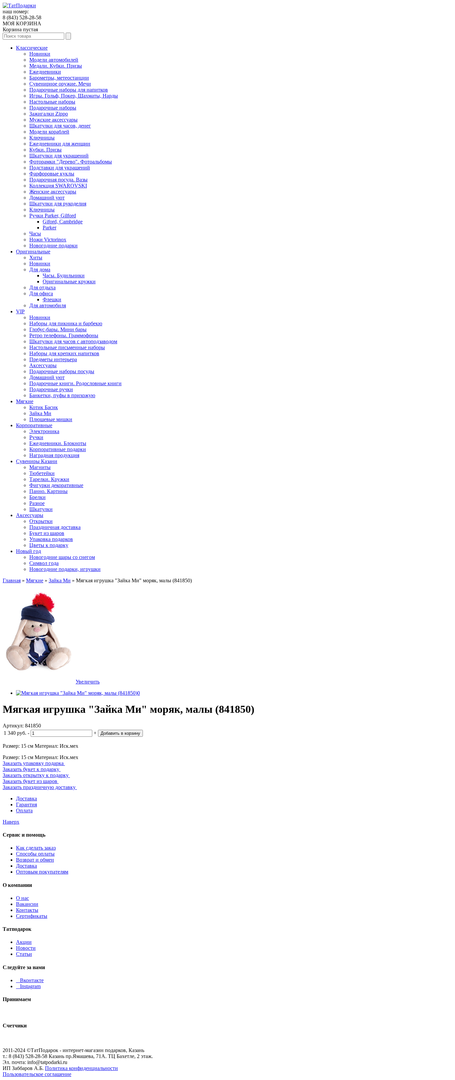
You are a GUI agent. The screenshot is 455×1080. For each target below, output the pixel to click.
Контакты (27, 910)
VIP (20, 311)
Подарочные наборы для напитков (68, 90)
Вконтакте (30, 980)
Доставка (26, 798)
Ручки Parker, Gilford (52, 215)
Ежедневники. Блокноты (57, 443)
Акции (24, 942)
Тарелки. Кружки (49, 479)
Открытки (41, 521)
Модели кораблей (49, 132)
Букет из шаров (46, 533)
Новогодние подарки (53, 245)
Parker (49, 227)
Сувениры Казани (36, 461)
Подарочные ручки (51, 389)
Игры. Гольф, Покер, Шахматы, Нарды (73, 96)
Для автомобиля (47, 305)
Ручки (36, 437)
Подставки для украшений (59, 167)
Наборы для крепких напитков (64, 353)
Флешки (52, 299)
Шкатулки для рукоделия (57, 203)
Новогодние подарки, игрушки (65, 569)
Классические (32, 48)
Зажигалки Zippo (48, 114)
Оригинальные (33, 251)
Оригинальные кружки (69, 281)
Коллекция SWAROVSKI (58, 185)
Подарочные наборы (52, 108)
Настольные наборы (52, 102)
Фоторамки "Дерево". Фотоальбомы (70, 161)
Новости (26, 948)
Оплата (24, 810)
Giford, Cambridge (63, 221)
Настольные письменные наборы (67, 347)
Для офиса (41, 293)
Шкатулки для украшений (59, 155)
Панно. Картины (48, 491)
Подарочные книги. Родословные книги (75, 383)
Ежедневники (45, 72)
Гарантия (26, 804)
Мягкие (24, 401)
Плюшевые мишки (50, 419)
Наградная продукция (54, 455)
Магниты (40, 467)
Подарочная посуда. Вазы (58, 179)
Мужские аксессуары (53, 120)
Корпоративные (34, 425)
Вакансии (27, 904)
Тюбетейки (42, 473)
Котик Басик (43, 407)
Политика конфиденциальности (81, 1068)
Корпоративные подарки (57, 449)
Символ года (44, 563)
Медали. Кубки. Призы (55, 66)
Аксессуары (43, 365)
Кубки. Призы (45, 149)
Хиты (35, 257)
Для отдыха (42, 287)
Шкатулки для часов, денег (60, 126)
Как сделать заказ (36, 848)
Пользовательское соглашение (37, 1074)
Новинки (39, 54)
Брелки (37, 497)
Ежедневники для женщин (59, 143)
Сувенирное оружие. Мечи (60, 84)
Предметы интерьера (53, 359)
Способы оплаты (35, 854)
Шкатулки (41, 509)
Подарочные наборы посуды (61, 371)
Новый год (28, 551)
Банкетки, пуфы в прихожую (62, 395)
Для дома (39, 269)
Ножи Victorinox (47, 239)
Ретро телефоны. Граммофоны (63, 335)
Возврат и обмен (35, 860)
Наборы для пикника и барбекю (65, 323)
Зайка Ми (40, 413)
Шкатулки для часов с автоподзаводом (73, 341)
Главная (12, 580)
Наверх (11, 822)
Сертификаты (31, 916)
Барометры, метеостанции (59, 78)
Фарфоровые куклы (51, 173)
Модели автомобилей (53, 60)
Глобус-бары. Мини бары (58, 329)
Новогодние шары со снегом (62, 557)
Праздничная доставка (55, 527)
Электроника (44, 431)
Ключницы (42, 137)
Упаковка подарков (51, 539)
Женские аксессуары (52, 191)
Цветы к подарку (48, 545)
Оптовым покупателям (42, 872)
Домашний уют (47, 197)
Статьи (24, 954)
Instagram (28, 986)
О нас (22, 898)
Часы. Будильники (64, 275)
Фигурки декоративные (56, 485)
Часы (35, 233)
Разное (37, 503)
